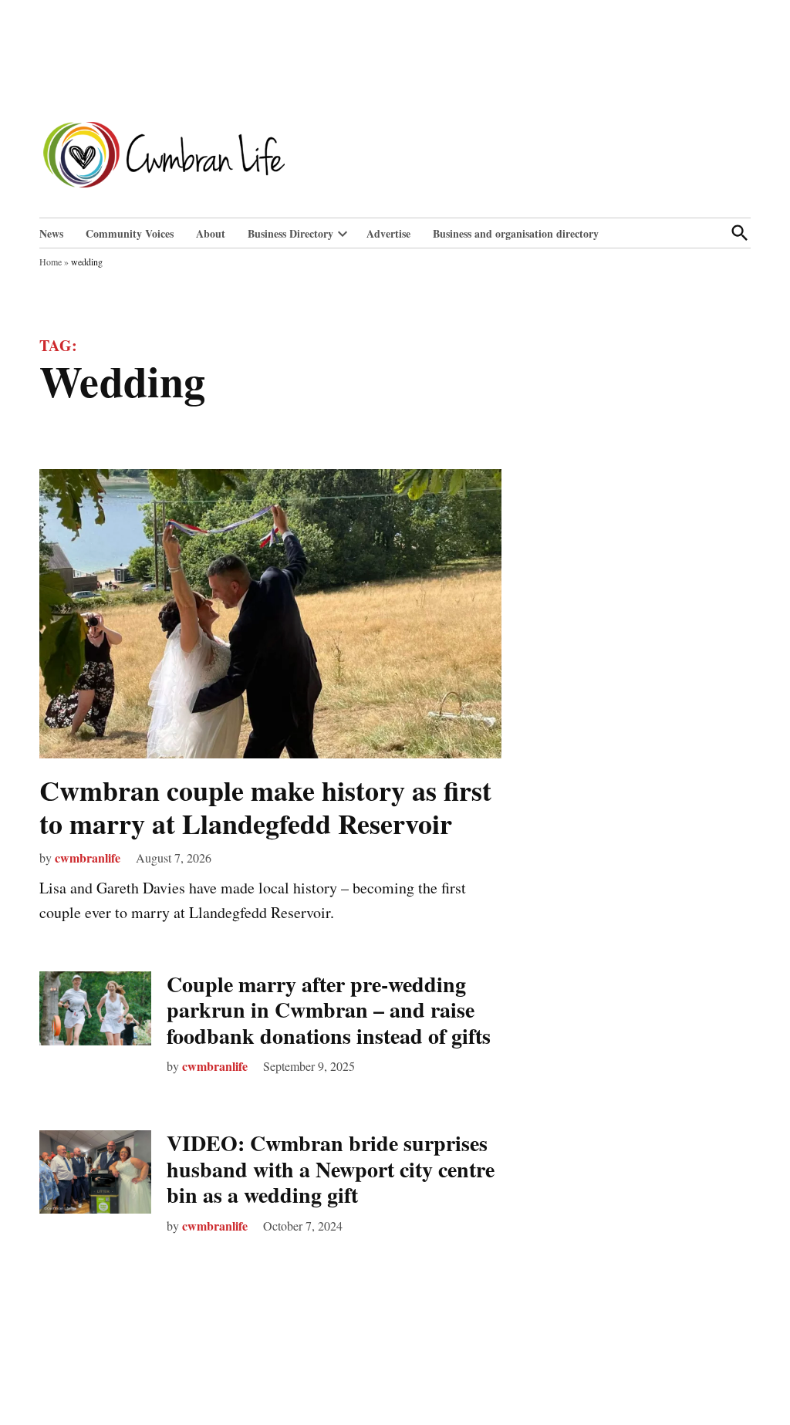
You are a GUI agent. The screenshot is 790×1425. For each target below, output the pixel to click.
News (51, 233)
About (210, 233)
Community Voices (130, 233)
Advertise (388, 233)
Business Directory (290, 233)
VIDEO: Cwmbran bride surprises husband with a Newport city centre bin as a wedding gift (331, 1169)
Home (50, 261)
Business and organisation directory (516, 233)
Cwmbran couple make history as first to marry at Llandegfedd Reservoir (265, 806)
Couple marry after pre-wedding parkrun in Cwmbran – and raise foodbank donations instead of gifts (329, 1010)
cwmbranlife (87, 857)
